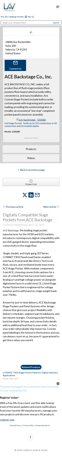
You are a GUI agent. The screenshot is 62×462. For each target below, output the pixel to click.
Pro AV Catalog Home (12, 16)
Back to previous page (32, 169)
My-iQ (30, 16)
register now (7, 419)
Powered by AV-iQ (43, 425)
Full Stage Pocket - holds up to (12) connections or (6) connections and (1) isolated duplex (30, 124)
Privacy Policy (29, 425)
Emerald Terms (16, 425)
